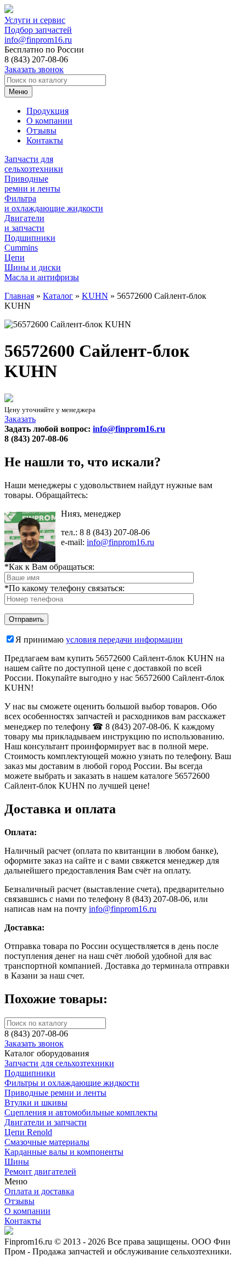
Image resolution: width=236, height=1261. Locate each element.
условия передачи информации (124, 639)
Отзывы (41, 130)
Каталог (58, 295)
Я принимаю (99, 639)
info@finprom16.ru (38, 39)
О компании (49, 120)
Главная (19, 295)
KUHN (95, 295)
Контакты (44, 140)
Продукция (47, 110)
